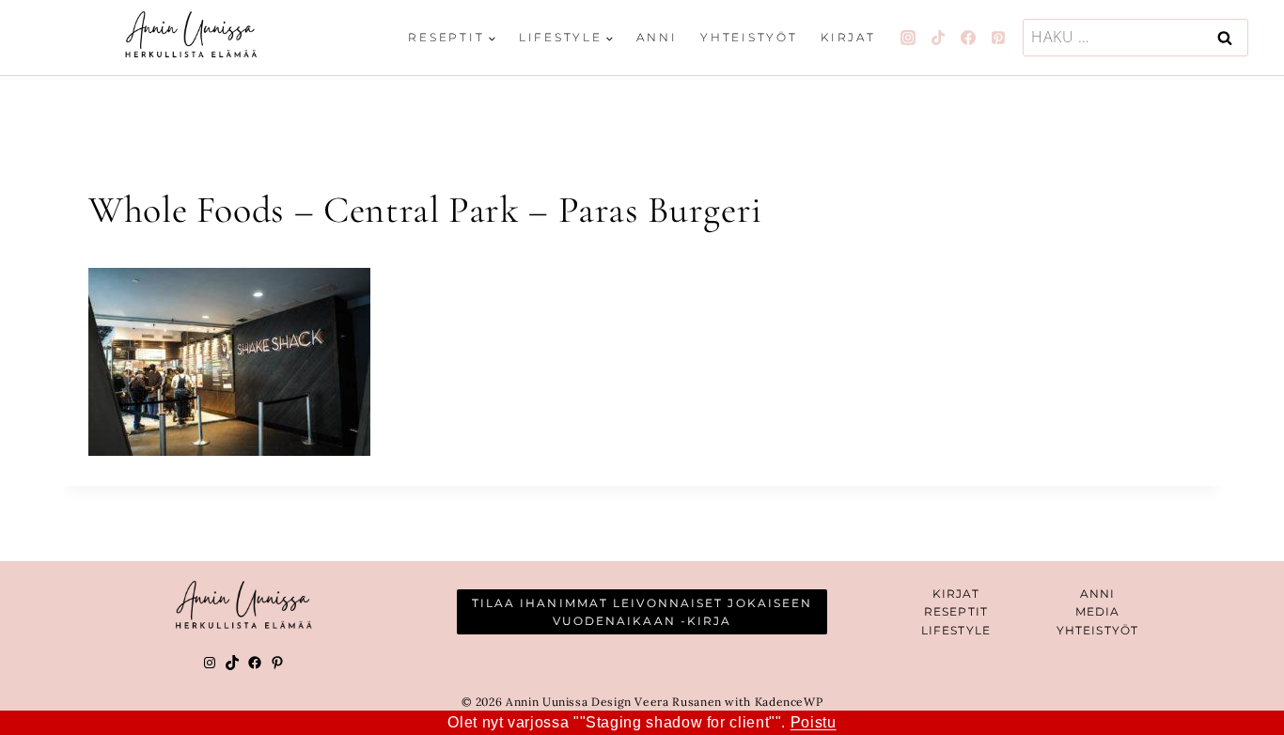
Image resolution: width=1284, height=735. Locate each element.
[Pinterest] (998, 38)
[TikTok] (938, 38)
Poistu (814, 722)
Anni (656, 37)
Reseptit (956, 611)
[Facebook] (968, 38)
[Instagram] (908, 38)
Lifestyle (956, 630)
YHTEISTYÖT (1097, 630)
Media (1097, 611)
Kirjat (848, 37)
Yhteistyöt (749, 37)
